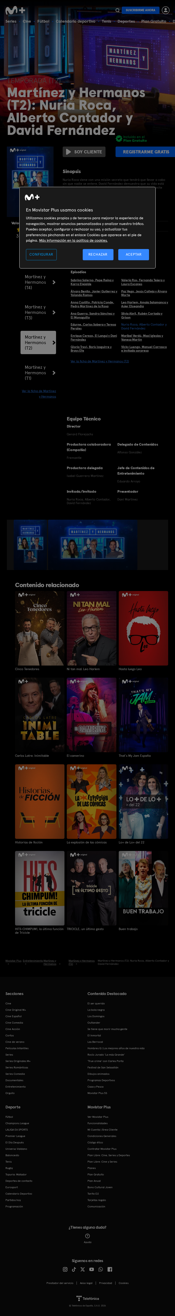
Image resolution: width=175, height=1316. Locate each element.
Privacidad (105, 1283)
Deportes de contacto (18, 1180)
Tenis (106, 21)
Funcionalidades (98, 1123)
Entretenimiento (15, 1086)
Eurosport (11, 1187)
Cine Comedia (14, 1022)
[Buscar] (117, 10)
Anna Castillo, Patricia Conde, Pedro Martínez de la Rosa (92, 304)
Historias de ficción (29, 842)
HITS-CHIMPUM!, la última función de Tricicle (39, 930)
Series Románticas (16, 1067)
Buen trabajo (128, 929)
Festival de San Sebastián (103, 1067)
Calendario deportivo (75, 21)
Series (10, 21)
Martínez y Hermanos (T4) (35, 282)
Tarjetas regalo (97, 1200)
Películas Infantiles (16, 1048)
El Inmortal (94, 1035)
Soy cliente (88, 152)
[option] (31, 545)
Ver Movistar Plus (98, 1116)
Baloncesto (12, 1155)
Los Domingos (96, 1016)
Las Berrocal (95, 1041)
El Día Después (14, 1142)
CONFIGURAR (41, 254)
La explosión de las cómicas (87, 842)
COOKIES (124, 1283)
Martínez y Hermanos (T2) (35, 342)
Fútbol (43, 21)
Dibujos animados (98, 1073)
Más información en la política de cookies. (73, 240)
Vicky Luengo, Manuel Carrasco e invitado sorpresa (144, 349)
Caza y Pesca (95, 1086)
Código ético (95, 1142)
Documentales (14, 1080)
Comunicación (96, 1206)
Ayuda (87, 1242)
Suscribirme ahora (140, 10)
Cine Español (13, 1016)
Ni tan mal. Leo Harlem (83, 669)
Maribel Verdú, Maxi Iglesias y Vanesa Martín (142, 337)
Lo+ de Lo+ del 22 (131, 842)
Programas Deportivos (101, 1080)
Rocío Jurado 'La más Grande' (106, 1054)
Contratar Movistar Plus (102, 1148)
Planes (92, 1168)
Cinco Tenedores (27, 669)
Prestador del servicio (59, 1283)
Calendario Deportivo (18, 1193)
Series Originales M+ (18, 1061)
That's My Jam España (135, 755)
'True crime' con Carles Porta (106, 1061)
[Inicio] (16, 10)
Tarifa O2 (93, 1193)
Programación (14, 1206)
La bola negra (96, 1009)
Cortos (9, 1035)
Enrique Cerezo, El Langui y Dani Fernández (94, 337)
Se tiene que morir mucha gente (107, 1029)
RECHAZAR (98, 254)
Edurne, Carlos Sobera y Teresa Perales (93, 326)
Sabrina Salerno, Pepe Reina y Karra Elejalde (92, 282)
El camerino (75, 755)
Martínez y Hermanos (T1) (35, 372)
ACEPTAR (134, 254)
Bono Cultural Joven (100, 1187)
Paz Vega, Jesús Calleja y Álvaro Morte (144, 293)
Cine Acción (12, 1029)
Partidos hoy (13, 1200)
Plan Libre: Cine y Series (102, 1161)
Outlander (94, 1022)
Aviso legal (86, 1283)
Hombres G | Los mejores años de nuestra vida (116, 1048)
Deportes (126, 21)
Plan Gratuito (153, 21)
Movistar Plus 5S (97, 1093)
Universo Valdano (16, 1148)
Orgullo (10, 1093)
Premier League (15, 1136)
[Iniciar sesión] (166, 10)
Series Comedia (15, 1073)
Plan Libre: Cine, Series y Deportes (109, 1155)
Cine (27, 21)
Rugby (9, 1168)
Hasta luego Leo (130, 669)
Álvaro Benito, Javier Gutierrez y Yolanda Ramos (94, 293)
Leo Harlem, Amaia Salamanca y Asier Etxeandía (144, 304)
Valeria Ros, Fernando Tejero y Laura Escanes (143, 282)
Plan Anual (94, 1180)
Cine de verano (14, 1041)
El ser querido (96, 1003)
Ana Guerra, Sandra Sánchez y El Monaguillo (93, 315)
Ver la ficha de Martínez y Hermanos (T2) (100, 361)
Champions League (17, 1123)
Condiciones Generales (102, 1136)
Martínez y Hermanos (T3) (35, 312)
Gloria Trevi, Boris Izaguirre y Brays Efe (91, 349)
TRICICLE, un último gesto (85, 929)
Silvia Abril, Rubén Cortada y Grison (141, 315)
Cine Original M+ (15, 1009)
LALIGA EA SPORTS (16, 1129)
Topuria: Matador (16, 1174)
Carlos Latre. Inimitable (32, 755)
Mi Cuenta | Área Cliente (103, 1129)
